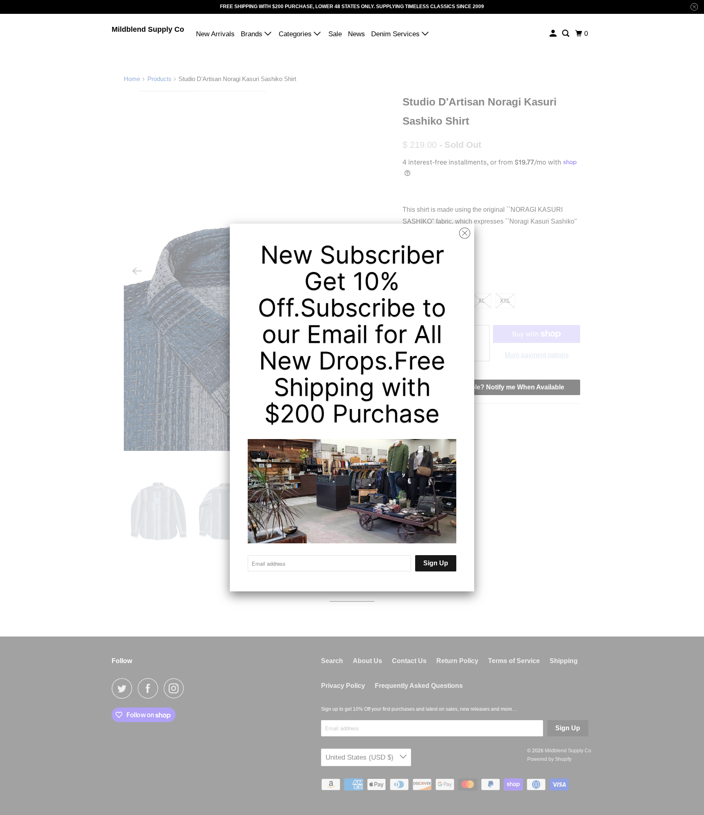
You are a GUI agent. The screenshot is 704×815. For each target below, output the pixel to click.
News (356, 34)
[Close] (464, 233)
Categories (296, 34)
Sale (335, 34)
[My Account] (553, 34)
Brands (252, 34)
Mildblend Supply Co (148, 29)
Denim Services (396, 34)
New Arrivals (215, 34)
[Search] (566, 34)
